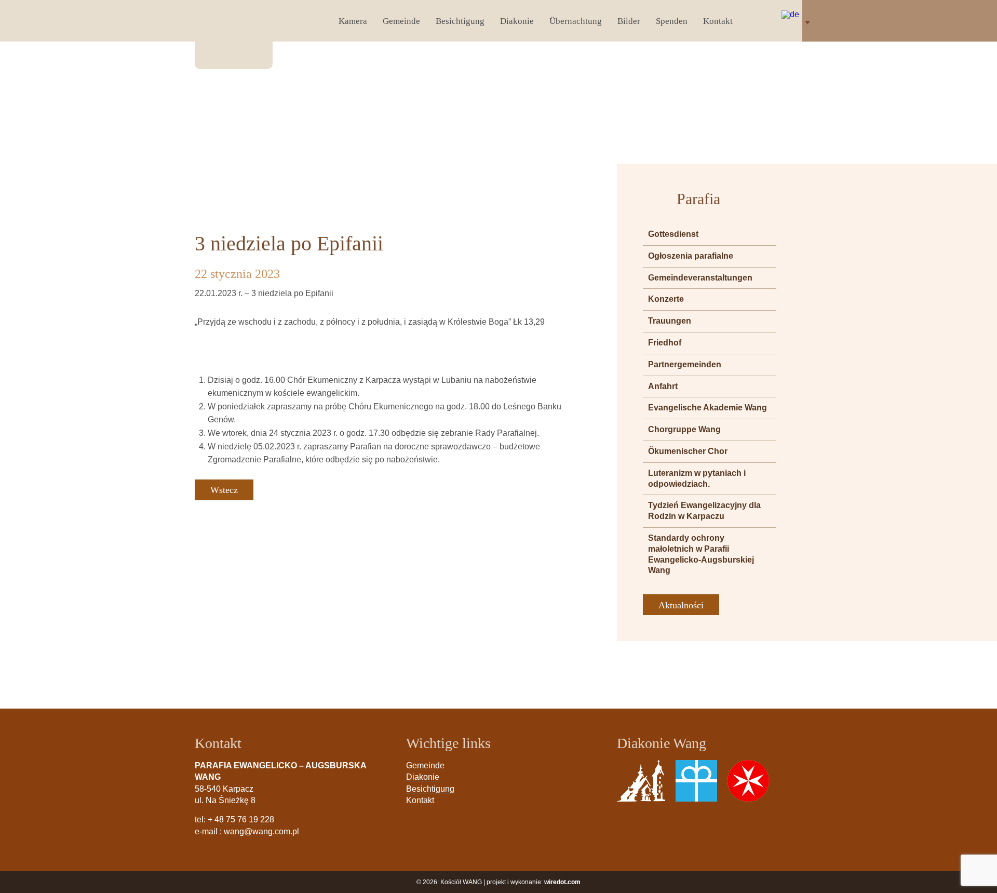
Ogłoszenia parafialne (690, 255)
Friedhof (664, 342)
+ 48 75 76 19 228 (241, 819)
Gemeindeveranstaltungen (700, 277)
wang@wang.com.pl (261, 831)
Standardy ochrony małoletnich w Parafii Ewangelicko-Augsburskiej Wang (701, 554)
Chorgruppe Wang (684, 429)
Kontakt (718, 21)
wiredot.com (562, 882)
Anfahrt (663, 386)
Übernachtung (575, 21)
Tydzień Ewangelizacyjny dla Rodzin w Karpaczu (704, 511)
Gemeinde (401, 21)
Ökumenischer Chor (687, 451)
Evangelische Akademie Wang (707, 407)
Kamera (353, 21)
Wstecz (224, 490)
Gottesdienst (673, 234)
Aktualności (681, 605)
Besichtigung (460, 21)
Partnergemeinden (684, 364)
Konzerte (666, 299)
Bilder (628, 21)
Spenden (672, 21)
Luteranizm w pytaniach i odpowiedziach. (697, 478)
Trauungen (669, 320)
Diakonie (517, 21)
